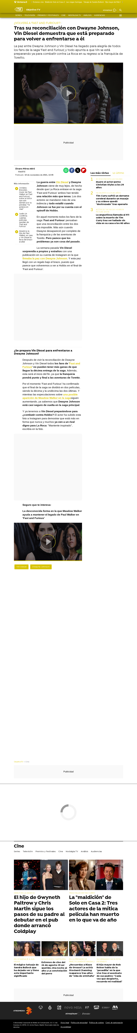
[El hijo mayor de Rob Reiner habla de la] (110, 949)
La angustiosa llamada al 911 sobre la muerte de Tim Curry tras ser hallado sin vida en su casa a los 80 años (113, 219)
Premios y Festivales (48, 15)
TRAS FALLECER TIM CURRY (82, 893)
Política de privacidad (79, 1023)
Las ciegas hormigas (74, 2)
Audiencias (99, 15)
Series (18, 15)
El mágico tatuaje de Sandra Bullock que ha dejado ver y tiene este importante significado (26, 970)
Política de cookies (96, 1023)
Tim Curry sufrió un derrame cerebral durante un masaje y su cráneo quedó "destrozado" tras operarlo (112, 200)
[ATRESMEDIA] (22, 1011)
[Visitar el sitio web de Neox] (59, 1008)
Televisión (29, 15)
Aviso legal (65, 1023)
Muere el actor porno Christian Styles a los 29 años (110, 185)
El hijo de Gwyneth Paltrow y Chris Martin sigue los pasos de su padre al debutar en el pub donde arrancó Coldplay (39, 914)
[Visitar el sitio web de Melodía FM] (115, 1008)
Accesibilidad (66, 1027)
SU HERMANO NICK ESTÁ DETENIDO (109, 960)
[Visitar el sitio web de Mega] (78, 1008)
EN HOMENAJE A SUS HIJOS (24, 960)
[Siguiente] (121, 2)
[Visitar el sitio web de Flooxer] (86, 1014)
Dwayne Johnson (41, 567)
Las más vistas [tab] (100, 173)
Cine (63, 15)
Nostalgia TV (74, 15)
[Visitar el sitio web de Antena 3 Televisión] (41, 1008)
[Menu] (120, 15)
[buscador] (120, 10)
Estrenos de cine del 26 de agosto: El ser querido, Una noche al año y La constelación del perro (54, 968)
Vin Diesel (21, 567)
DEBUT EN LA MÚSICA (24, 893)
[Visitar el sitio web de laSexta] (50, 1008)
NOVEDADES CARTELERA (53, 959)
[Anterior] (31, 2)
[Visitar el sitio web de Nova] (68, 1008)
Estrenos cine (38, 2)
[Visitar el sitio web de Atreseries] (87, 1008)
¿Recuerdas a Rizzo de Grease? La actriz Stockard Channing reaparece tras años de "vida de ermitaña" (82, 970)
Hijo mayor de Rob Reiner (115, 2)
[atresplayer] (108, 10)
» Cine (26, 762)
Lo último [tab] (118, 173)
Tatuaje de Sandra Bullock (93, 2)
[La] (96, 875)
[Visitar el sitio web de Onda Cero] (96, 1008)
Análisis (87, 15)
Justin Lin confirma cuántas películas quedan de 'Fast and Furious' (24, 220)
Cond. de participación (114, 1023)
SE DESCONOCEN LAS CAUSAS (109, 179)
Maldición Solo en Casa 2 (55, 2)
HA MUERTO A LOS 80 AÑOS (108, 193)
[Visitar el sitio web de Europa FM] (106, 1008)
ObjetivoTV (18, 762)
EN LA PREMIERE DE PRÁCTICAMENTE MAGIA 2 (81, 960)
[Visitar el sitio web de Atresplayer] (73, 1014)
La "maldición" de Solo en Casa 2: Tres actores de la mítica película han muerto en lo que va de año (94, 909)
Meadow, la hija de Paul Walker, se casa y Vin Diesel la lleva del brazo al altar (26, 236)
